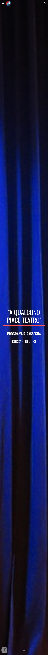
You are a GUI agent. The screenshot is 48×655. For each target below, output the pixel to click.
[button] (3, 3)
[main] (24, 327)
